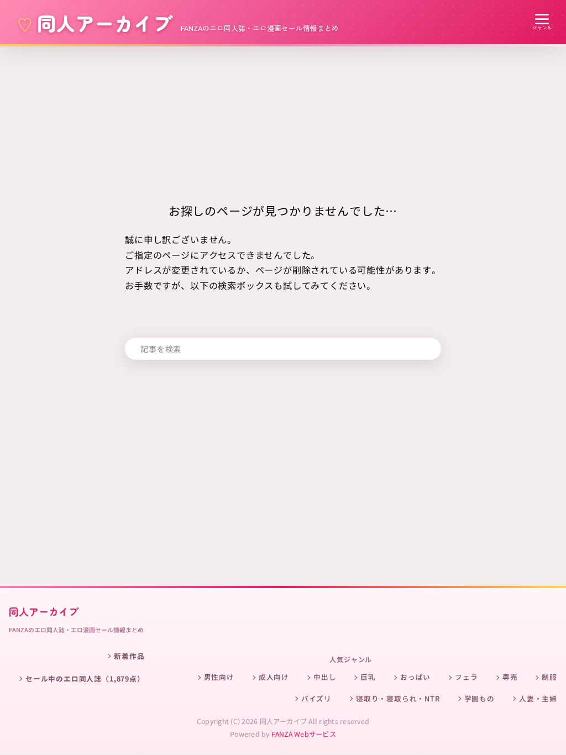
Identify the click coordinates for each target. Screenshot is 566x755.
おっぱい (415, 677)
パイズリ (316, 698)
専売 (510, 677)
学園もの (479, 698)
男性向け (219, 677)
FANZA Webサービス (303, 734)
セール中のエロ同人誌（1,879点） (85, 678)
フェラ (466, 677)
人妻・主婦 (538, 698)
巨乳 (368, 677)
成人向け (274, 677)
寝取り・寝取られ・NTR (398, 698)
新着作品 (129, 656)
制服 (549, 677)
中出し (324, 677)
